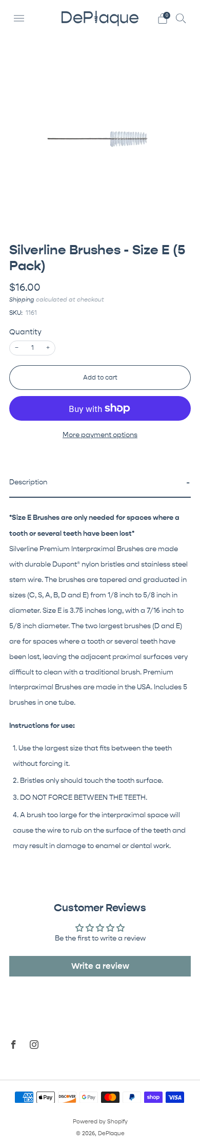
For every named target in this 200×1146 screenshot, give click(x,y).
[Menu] (19, 18)
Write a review (100, 966)
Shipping (21, 299)
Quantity (25, 332)
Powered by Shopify (100, 1121)
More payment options (100, 435)
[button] (100, 483)
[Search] (181, 18)
